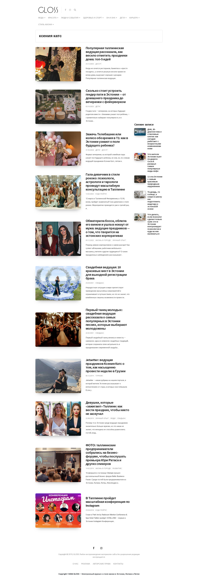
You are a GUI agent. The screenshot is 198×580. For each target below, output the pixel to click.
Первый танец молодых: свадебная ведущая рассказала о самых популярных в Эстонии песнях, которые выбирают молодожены (106, 319)
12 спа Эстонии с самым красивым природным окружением (154, 181)
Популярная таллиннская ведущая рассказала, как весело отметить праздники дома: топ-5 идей (107, 53)
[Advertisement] (151, 83)
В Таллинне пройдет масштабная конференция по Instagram (108, 502)
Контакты (118, 564)
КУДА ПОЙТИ (100, 194)
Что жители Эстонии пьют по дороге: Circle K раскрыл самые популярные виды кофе (154, 162)
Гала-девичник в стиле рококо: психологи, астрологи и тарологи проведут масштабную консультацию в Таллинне (105, 181)
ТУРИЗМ (99, 376)
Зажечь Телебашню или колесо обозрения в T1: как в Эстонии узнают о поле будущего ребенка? (107, 139)
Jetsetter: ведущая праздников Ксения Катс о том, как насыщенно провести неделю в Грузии (106, 365)
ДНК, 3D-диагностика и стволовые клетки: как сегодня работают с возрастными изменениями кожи (154, 139)
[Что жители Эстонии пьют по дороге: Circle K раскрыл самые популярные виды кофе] (140, 156)
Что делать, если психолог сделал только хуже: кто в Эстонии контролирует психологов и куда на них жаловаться (154, 224)
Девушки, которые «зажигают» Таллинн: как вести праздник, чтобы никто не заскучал (107, 408)
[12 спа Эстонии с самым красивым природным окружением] (140, 179)
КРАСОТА (52, 17)
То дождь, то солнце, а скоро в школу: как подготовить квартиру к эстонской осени (154, 200)
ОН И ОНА (110, 17)
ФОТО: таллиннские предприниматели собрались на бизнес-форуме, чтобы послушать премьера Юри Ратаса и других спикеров (106, 454)
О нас (75, 564)
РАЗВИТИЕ (117, 468)
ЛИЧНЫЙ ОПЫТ (119, 240)
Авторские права (102, 564)
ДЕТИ (122, 17)
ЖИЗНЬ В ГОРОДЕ (103, 240)
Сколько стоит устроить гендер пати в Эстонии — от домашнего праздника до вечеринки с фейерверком (106, 96)
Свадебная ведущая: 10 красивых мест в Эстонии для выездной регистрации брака (106, 272)
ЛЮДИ (113, 418)
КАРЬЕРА (133, 17)
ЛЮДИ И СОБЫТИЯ (69, 17)
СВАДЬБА (99, 283)
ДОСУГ (98, 64)
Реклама (85, 564)
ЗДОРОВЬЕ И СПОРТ (92, 17)
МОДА (41, 17)
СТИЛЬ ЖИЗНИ (45, 24)
